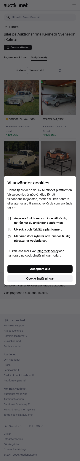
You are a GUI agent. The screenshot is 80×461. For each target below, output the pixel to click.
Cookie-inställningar (40, 279)
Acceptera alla (40, 269)
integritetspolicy (47, 251)
